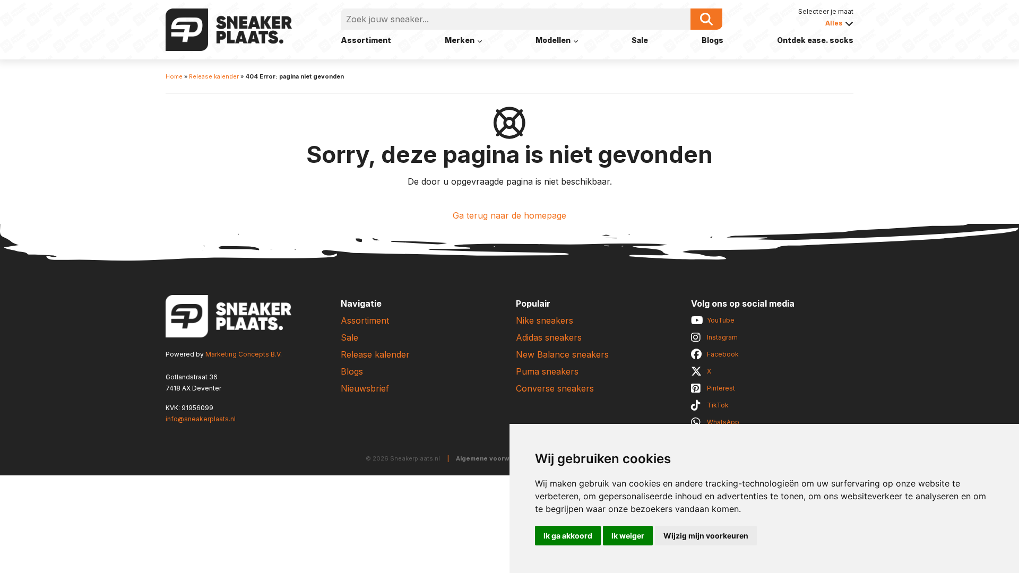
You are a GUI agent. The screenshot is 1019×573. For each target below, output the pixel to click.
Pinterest (721, 388)
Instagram (722, 337)
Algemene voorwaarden (494, 458)
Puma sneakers (547, 371)
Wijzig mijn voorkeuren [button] (705, 535)
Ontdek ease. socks (815, 40)
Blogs (712, 40)
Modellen (553, 40)
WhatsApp (723, 422)
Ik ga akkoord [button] (567, 535)
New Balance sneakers (562, 354)
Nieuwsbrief (365, 388)
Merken (459, 40)
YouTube (721, 320)
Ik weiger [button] (627, 535)
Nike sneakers (544, 320)
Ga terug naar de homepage (509, 215)
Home (174, 76)
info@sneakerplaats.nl (201, 419)
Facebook (723, 354)
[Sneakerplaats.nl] (229, 28)
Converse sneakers (555, 388)
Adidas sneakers (549, 337)
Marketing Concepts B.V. (243, 354)
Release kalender (214, 76)
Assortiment (366, 40)
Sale (640, 40)
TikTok (718, 405)
